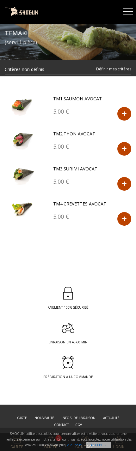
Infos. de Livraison (79, 418)
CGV (78, 425)
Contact (61, 425)
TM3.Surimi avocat (75, 169)
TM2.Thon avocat (74, 134)
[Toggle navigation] (128, 10)
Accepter (99, 445)
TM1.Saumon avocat (77, 99)
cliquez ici (74, 445)
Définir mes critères (113, 69)
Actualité (111, 418)
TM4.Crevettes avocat (79, 204)
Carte (22, 418)
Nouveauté (44, 418)
